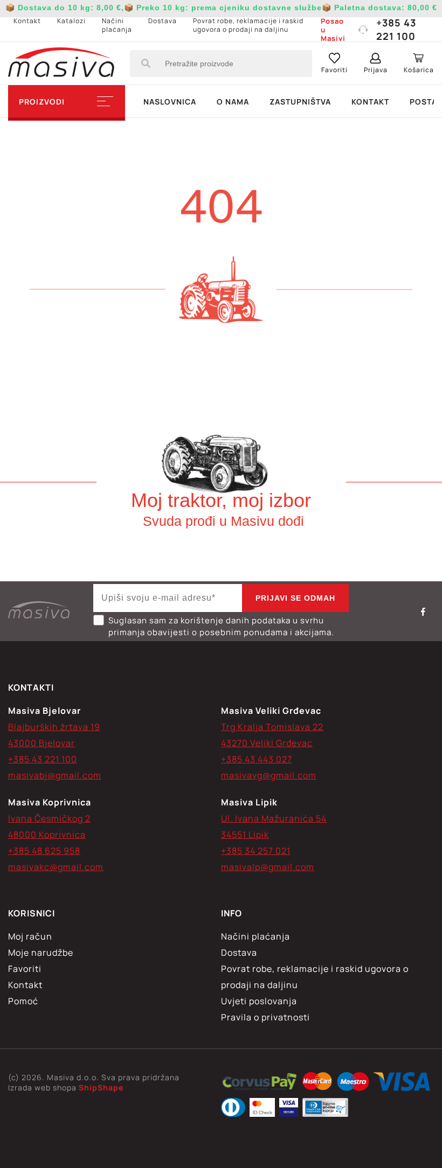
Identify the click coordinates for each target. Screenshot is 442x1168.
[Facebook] (423, 611)
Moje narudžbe (40, 952)
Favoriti (25, 969)
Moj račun (30, 936)
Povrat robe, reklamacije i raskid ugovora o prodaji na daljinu (248, 25)
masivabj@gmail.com (54, 775)
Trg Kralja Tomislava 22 (272, 727)
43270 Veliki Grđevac (267, 743)
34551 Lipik (245, 834)
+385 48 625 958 (44, 851)
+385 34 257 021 (256, 851)
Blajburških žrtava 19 (54, 727)
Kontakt (27, 20)
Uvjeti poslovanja (259, 1001)
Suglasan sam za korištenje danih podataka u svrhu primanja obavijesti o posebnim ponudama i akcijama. (221, 626)
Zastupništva (300, 101)
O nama (233, 101)
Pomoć (23, 1001)
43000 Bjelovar (41, 743)
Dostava (162, 20)
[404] (259, 1083)
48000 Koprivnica (47, 834)
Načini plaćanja (117, 25)
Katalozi (71, 20)
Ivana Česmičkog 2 (49, 818)
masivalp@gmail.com (267, 867)
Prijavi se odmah (295, 598)
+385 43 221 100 (396, 29)
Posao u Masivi (333, 29)
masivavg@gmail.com (268, 775)
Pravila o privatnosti (265, 1017)
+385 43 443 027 (256, 759)
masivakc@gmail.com (55, 867)
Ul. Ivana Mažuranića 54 (274, 818)
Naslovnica (169, 101)
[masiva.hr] (61, 63)
